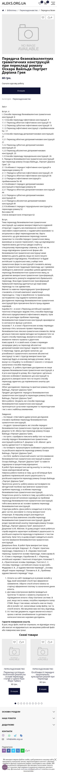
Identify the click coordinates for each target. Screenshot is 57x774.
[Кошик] (45, 3)
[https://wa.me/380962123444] (10, 736)
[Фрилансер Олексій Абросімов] (14, 3)
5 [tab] (27, 703)
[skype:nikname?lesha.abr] (22, 736)
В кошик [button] (14, 691)
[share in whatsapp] (23, 751)
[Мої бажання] (40, 3)
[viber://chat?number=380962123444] (4, 736)
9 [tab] (39, 703)
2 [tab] (18, 703)
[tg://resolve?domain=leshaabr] (16, 736)
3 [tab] (21, 703)
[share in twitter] (18, 751)
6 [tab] (30, 703)
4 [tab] (24, 703)
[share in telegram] (13, 751)
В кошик (21, 90)
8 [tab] (36, 703)
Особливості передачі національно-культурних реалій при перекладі (42, 675)
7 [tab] (33, 703)
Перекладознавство (29, 10)
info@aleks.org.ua (15, 739)
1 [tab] (15, 703)
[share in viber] (4, 751)
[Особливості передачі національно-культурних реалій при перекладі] (42, 652)
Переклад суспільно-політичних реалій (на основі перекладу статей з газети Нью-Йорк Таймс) (14, 676)
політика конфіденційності (31, 769)
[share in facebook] (9, 751)
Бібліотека (11, 10)
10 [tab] (41, 703)
